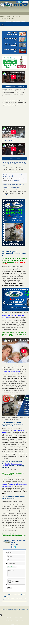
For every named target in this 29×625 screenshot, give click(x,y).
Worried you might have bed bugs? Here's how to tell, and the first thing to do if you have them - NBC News (14, 164)
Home (18, 609)
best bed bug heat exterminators (12, 371)
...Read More (14, 171)
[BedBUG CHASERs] (6, 6)
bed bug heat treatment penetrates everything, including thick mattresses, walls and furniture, (14, 484)
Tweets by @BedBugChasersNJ (9, 140)
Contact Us (22, 609)
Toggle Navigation (2, 24)
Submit (9, 587)
